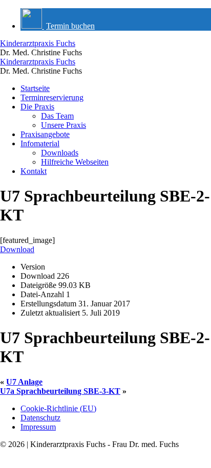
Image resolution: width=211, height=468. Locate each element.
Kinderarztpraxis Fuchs (37, 43)
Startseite (35, 88)
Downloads (59, 152)
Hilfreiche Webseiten (75, 162)
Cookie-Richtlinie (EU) (58, 408)
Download (17, 249)
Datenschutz (40, 417)
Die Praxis (37, 106)
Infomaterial (39, 143)
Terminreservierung (51, 97)
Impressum (38, 426)
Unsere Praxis (63, 125)
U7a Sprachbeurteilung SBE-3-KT (60, 391)
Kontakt (33, 171)
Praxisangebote (45, 134)
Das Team (57, 116)
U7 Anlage (24, 381)
